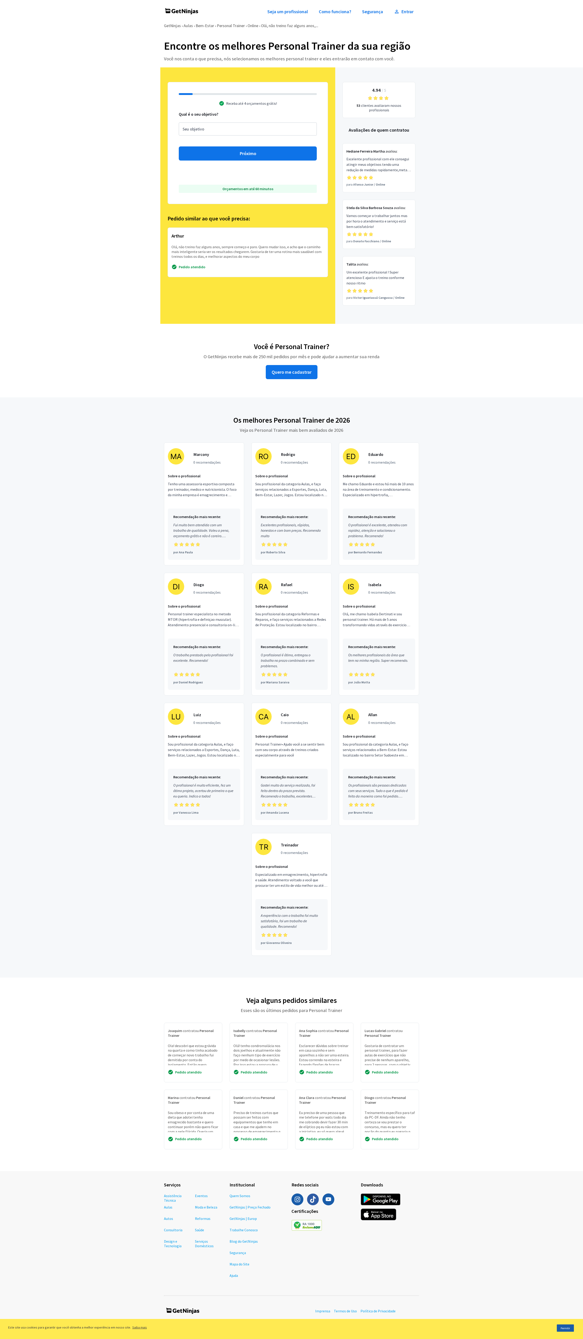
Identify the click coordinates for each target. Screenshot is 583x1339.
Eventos (201, 1195)
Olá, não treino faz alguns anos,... (289, 25)
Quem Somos (240, 1195)
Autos (168, 1218)
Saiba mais (139, 1327)
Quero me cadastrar (292, 372)
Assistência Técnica (173, 1198)
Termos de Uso (345, 1311)
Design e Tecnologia (173, 1243)
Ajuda (234, 1275)
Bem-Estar (205, 25)
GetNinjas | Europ (243, 1218)
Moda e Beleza (206, 1207)
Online (253, 25)
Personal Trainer (231, 25)
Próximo (248, 153)
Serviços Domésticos (204, 1243)
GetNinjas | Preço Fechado (250, 1207)
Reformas (202, 1218)
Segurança (372, 12)
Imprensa (322, 1311)
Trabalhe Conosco (244, 1230)
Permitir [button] (565, 1328)
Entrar (407, 12)
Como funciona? (335, 12)
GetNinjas (172, 25)
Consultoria (173, 1230)
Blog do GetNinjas (244, 1241)
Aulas (188, 25)
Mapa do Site (239, 1264)
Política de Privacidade (378, 1311)
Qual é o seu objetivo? (198, 114)
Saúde (199, 1230)
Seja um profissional (287, 12)
